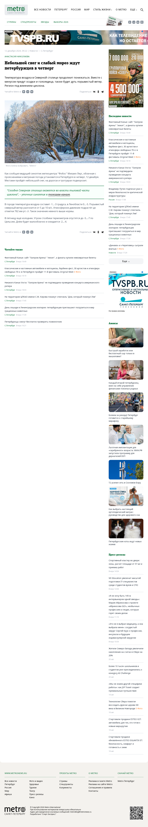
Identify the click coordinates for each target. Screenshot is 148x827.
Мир (87, 9)
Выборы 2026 (61, 22)
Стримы (11, 22)
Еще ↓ (133, 9)
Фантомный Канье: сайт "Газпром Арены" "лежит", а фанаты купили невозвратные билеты (50, 257)
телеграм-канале (59, 194)
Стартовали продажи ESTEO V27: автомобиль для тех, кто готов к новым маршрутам (125, 722)
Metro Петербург (126, 781)
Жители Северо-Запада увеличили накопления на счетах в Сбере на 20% (126, 652)
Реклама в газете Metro (100, 781)
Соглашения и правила (100, 787)
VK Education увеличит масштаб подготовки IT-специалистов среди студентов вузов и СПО (125, 581)
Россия (76, 9)
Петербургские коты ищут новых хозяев (125, 543)
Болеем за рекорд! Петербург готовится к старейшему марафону (123, 418)
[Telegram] (102, 91)
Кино (31, 797)
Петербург (60, 9)
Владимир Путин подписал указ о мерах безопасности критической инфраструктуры (126, 192)
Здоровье (34, 784)
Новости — (35, 50)
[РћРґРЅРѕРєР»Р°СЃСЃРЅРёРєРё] (98, 91)
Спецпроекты (28, 22)
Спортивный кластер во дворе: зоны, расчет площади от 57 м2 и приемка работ (125, 564)
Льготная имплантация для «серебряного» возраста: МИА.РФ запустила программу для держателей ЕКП (125, 451)
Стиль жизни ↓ (102, 9)
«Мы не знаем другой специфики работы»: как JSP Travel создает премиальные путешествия (125, 687)
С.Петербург (47, 50)
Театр (32, 790)
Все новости (42, 9)
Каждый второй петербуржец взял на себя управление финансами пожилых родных (123, 385)
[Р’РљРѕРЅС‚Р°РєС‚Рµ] (94, 91)
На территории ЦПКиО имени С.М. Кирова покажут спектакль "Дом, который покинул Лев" (50, 296)
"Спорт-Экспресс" (48, 814)
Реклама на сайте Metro (100, 784)
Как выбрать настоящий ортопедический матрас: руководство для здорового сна (124, 512)
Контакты (93, 790)
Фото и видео (36, 781)
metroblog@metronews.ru (80, 812)
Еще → (126, 261)
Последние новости (120, 116)
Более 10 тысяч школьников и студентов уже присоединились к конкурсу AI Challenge (125, 669)
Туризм (32, 787)
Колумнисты (65, 787)
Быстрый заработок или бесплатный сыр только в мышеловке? (121, 353)
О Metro (121, 9)
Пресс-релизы (36, 794)
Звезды (45, 22)
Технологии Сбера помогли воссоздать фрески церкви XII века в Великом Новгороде (123, 705)
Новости (112, 253)
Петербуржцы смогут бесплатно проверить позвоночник (33, 321)
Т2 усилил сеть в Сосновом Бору (125, 482)
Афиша (8, 794)
